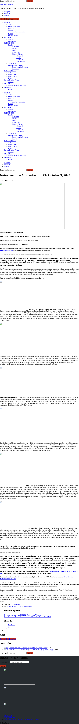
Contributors (12, 41)
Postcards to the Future (11, 80)
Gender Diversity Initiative (17, 85)
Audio (18, 58)
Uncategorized (15, 604)
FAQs (10, 78)
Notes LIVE (12, 74)
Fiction (14, 50)
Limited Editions (17, 54)
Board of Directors (14, 26)
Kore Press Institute (6, 5)
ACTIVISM (8, 84)
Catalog (10, 45)
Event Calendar (13, 35)
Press (10, 89)
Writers (10, 39)
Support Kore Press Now (8, 639)
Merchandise (20, 61)
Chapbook (19, 56)
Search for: (3, 1)
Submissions (12, 63)
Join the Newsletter (18, 32)
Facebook (7, 13)
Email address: (5, 662)
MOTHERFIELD (10, 71)
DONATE (7, 87)
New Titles (15, 47)
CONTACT (8, 716)
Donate (10, 34)
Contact (10, 30)
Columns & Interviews (15, 65)
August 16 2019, (66, 571)
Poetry (14, 48)
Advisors (11, 28)
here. (7, 592)
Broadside (19, 59)
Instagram (7, 12)
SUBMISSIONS (9, 718)
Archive (10, 82)
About (10, 72)
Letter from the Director (20, 67)
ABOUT (7, 23)
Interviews (15, 69)
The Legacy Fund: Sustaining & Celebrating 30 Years (21, 719)
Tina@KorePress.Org (6, 250)
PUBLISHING (9, 43)
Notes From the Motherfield (22, 606)
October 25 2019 (54, 571)
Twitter (6, 15)
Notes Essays (12, 76)
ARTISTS (7, 37)
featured (10, 606)
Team (10, 24)
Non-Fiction (16, 52)
